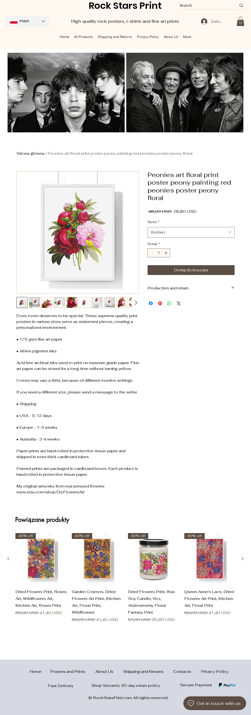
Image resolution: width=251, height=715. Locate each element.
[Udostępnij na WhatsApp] (169, 303)
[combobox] (191, 232)
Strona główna (30, 153)
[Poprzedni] (8, 558)
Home (32, 671)
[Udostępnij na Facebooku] (151, 303)
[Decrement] (151, 253)
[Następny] (243, 558)
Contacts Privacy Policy (200, 671)
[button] (240, 21)
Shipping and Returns (148, 671)
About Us (109, 671)
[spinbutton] (158, 253)
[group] (125, 578)
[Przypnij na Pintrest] (160, 303)
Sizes (154, 222)
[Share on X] (179, 303)
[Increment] (166, 253)
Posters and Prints (72, 671)
